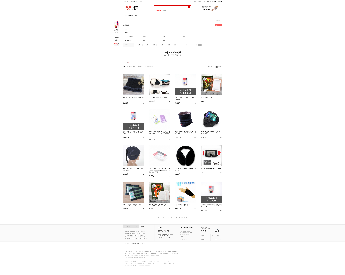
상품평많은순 (150, 66)
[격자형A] (217, 67)
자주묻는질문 (215, 236)
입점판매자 (219, 1)
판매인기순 (134, 66)
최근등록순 (129, 66)
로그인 (189, 1)
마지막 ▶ (187, 218)
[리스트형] (221, 67)
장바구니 (205, 1)
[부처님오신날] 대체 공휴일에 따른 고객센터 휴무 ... (136, 238)
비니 (184, 36)
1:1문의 (203, 239)
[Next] (117, 33)
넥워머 (164, 36)
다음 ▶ (184, 218)
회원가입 (194, 1)
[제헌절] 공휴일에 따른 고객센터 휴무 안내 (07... (135, 233)
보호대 (164, 40)
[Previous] (115, 33)
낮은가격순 (139, 66)
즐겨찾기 (126, 1)
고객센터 (140, 1)
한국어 (132, 1)
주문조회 (200, 1)
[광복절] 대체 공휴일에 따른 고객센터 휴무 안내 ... (135, 231)
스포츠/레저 (213, 20)
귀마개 (144, 36)
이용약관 (143, 243)
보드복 (126, 29)
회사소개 (127, 243)
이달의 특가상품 (158, 10)
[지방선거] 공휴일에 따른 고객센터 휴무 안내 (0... (135, 236)
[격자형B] (219, 67)
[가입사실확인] (183, 239)
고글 (144, 40)
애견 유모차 (165, 10)
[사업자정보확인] (175, 253)
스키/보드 (219, 20)
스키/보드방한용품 (129, 36)
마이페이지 (212, 1)
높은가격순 (144, 66)
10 (181, 217)
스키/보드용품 (128, 40)
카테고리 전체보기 (133, 15)
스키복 (126, 32)
